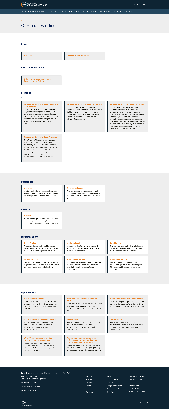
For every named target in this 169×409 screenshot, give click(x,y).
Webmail (89, 376)
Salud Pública (115, 243)
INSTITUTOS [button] (91, 12)
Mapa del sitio (134, 385)
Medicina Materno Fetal (34, 298)
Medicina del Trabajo (76, 259)
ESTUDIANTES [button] (53, 12)
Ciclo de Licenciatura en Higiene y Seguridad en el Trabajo (38, 80)
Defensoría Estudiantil (137, 391)
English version (134, 388)
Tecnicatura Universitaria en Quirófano (127, 104)
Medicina (28, 55)
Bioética (27, 215)
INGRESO (25, 12)
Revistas (110, 376)
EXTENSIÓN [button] (129, 12)
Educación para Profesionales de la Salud (41, 319)
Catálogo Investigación (115, 379)
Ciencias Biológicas (75, 188)
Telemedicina (72, 319)
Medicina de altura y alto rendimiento (126, 298)
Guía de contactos (114, 389)
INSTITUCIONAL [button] (67, 12)
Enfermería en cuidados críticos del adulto (82, 299)
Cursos (88, 386)
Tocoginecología (31, 259)
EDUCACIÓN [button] (79, 12)
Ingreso (88, 389)
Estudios (89, 383)
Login (142, 402)
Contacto (110, 383)
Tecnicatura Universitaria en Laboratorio (84, 104)
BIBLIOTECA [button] (118, 12)
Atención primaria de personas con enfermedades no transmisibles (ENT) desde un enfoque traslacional (83, 340)
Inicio (23, 20)
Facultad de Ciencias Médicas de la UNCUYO (45, 372)
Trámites (110, 392)
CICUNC (35, 406)
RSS (146, 402)
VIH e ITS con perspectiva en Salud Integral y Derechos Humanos (38, 339)
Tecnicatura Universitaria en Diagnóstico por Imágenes (41, 105)
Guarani (89, 379)
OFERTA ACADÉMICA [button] (37, 12)
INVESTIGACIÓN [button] (105, 12)
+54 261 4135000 (30, 383)
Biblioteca (89, 392)
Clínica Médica (30, 243)
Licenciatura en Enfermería (78, 55)
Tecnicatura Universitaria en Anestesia (40, 137)
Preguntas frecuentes (115, 386)
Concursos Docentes (136, 376)
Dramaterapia (116, 319)
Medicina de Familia (118, 259)
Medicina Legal (73, 243)
